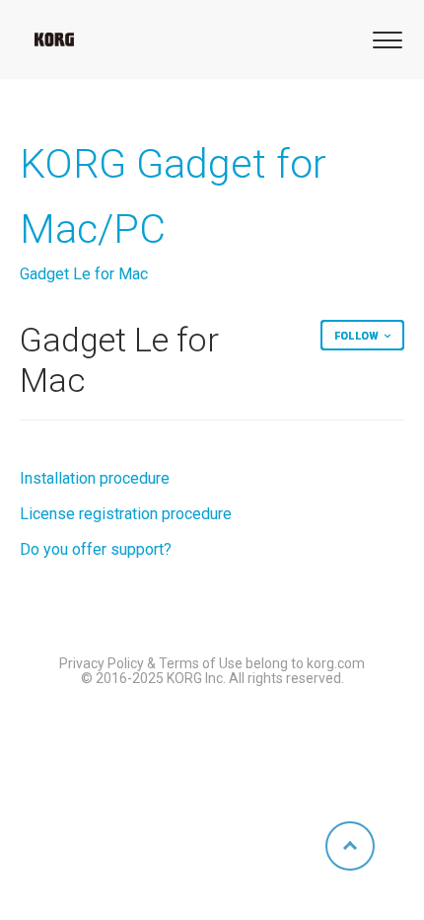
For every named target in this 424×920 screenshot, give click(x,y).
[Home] (54, 39)
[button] (384, 38)
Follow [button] (356, 336)
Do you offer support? (96, 549)
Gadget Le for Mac (84, 274)
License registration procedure (126, 513)
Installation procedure (95, 478)
